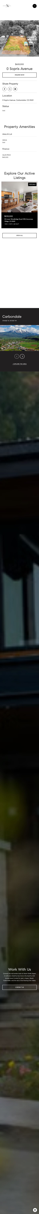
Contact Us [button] (19, 987)
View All (19, 235)
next (22, 356)
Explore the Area (20, 364)
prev (16, 356)
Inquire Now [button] (19, 75)
